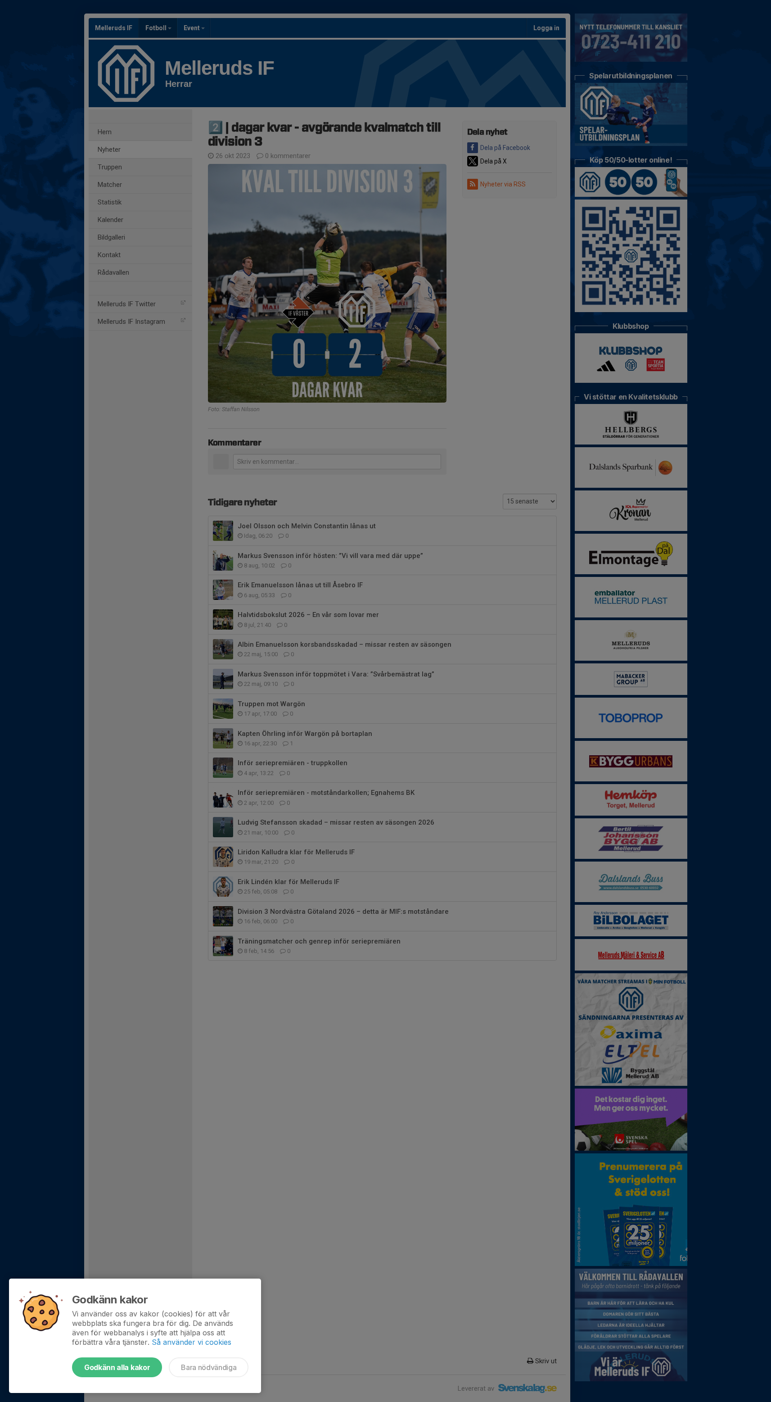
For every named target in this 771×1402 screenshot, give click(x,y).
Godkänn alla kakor (117, 1367)
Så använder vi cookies (191, 1342)
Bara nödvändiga (208, 1367)
